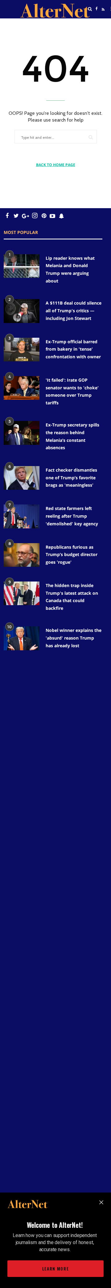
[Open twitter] (96, 24)
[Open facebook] (96, 8)
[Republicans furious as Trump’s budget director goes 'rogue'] (21, 555)
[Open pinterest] (44, 215)
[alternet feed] (102, 16)
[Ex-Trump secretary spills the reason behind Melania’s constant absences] (21, 433)
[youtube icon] (52, 215)
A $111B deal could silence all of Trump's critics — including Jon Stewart (73, 310)
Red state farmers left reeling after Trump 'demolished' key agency (72, 515)
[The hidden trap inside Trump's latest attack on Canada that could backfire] (21, 593)
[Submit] (90, 137)
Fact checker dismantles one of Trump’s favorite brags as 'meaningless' (71, 477)
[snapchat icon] (61, 215)
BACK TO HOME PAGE (55, 164)
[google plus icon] (25, 215)
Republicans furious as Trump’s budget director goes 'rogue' (71, 554)
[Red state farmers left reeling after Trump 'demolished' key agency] (21, 516)
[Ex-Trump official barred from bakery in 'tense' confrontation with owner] (21, 349)
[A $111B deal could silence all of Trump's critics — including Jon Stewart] (21, 311)
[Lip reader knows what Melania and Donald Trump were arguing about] (21, 266)
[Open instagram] (35, 215)
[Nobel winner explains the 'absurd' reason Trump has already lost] (21, 638)
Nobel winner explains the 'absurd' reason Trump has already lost (73, 637)
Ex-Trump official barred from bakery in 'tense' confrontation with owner (73, 349)
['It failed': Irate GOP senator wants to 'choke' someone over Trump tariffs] (21, 388)
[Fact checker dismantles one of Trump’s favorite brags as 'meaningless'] (21, 478)
